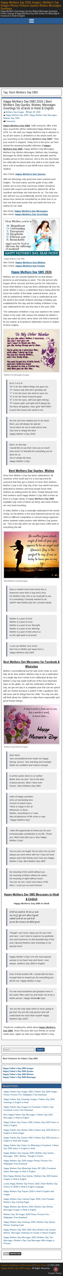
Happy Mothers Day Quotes (30, 174)
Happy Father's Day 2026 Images (18, 1068)
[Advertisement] (31, 55)
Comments (10, 121)
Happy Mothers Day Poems (30, 266)
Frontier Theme (54, 1273)
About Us (17, 1265)
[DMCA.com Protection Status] (12, 1255)
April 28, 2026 (34, 112)
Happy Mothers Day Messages (43, 115)
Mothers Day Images (15, 112)
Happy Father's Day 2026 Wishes (18, 1074)
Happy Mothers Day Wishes (30, 262)
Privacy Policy (40, 1265)
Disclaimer (27, 1265)
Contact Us (6, 1265)
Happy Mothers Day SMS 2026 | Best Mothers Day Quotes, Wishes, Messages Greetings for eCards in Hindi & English (29, 105)
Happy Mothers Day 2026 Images (16, 1268)
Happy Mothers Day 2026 (17, 115)
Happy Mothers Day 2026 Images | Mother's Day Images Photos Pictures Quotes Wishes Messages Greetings (31, 5)
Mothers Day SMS (11, 118)
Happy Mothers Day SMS (27, 272)
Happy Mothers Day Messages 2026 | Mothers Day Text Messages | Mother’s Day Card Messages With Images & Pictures (29, 1240)
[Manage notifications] (55, 1269)
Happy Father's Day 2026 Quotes (18, 1071)
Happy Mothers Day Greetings (31, 214)
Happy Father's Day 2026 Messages (19, 1077)
